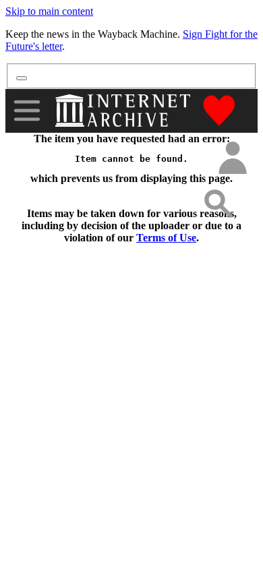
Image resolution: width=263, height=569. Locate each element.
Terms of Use (166, 237)
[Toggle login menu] (232, 159)
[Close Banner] (21, 78)
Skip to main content (49, 11)
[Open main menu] (27, 110)
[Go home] (124, 110)
